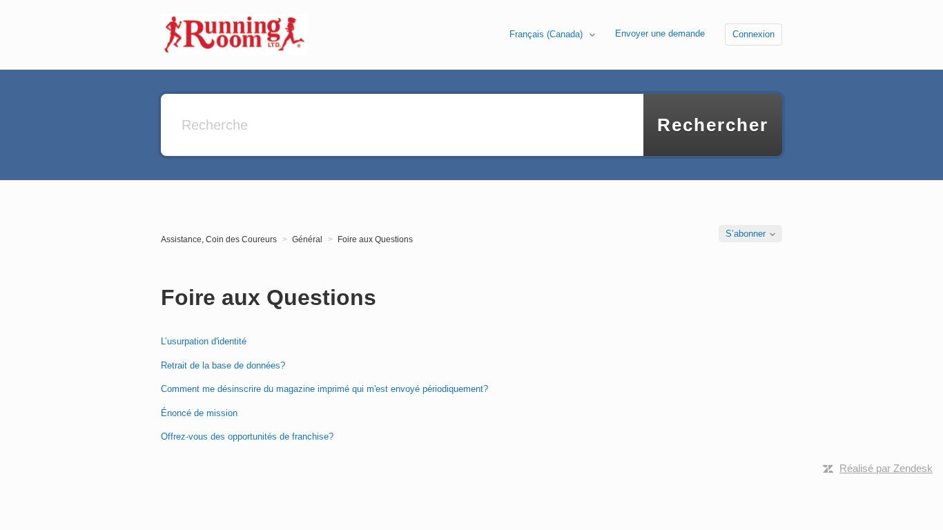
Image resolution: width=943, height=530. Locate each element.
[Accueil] (234, 33)
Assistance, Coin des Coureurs (219, 239)
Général (307, 239)
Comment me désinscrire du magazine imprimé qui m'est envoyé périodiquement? (324, 389)
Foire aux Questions (375, 239)
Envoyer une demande (660, 33)
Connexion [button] (753, 34)
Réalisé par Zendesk (886, 468)
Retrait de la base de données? (223, 365)
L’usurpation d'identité (203, 341)
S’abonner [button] (746, 233)
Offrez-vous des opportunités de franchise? (247, 436)
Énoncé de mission (199, 413)
